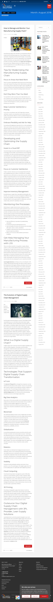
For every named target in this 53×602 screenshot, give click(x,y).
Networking (41, 94)
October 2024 (41, 155)
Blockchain (26, 421)
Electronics (4, 587)
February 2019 (42, 272)
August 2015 (41, 344)
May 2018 (41, 291)
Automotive (4, 583)
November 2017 (42, 304)
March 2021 (41, 223)
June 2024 (41, 164)
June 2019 (41, 263)
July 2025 (40, 135)
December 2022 (42, 188)
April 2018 (41, 294)
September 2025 (42, 131)
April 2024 (41, 168)
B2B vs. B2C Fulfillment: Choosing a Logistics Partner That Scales (46, 79)
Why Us (20, 564)
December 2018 (42, 276)
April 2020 (41, 243)
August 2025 (41, 133)
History (20, 567)
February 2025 (42, 146)
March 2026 (41, 118)
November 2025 (42, 127)
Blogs (20, 569)
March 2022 (41, 201)
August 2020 (41, 234)
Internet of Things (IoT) (10, 384)
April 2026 (41, 116)
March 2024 (41, 170)
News (40, 97)
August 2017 (41, 311)
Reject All (35, 596)
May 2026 (41, 113)
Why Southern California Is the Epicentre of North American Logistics (45, 59)
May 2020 (41, 241)
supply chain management (25, 61)
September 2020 (42, 232)
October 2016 (41, 329)
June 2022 (41, 197)
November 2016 (42, 326)
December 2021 (42, 206)
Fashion (3, 588)
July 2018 (40, 287)
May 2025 (41, 140)
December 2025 (42, 124)
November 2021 (42, 208)
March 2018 (41, 296)
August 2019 (41, 258)
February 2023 (42, 186)
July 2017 (40, 313)
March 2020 (41, 245)
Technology (41, 99)
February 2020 (42, 247)
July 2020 (40, 236)
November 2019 (42, 252)
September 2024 (42, 157)
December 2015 (42, 342)
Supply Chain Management (41, 567)
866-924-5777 (23, 1)
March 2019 (41, 269)
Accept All (44, 596)
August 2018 (41, 285)
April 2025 (41, 142)
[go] (48, 27)
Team (20, 566)
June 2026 (41, 111)
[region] (35, 592)
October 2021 (41, 210)
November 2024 (42, 153)
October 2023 (41, 177)
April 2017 (41, 320)
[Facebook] (3, 2)
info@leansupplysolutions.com (8, 576)
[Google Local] (9, 2)
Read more (28, 283)
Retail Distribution (40, 566)
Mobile (40, 92)
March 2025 (41, 144)
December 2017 (42, 302)
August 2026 (41, 107)
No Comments (29, 287)
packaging (20, 270)
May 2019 (41, 265)
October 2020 (41, 230)
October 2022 (41, 192)
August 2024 (41, 160)
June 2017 (41, 315)
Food (3, 585)
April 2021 (41, 221)
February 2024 (42, 173)
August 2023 (41, 179)
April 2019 (41, 267)
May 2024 (41, 166)
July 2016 (40, 335)
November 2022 (42, 190)
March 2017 (41, 322)
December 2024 (42, 151)
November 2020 (42, 228)
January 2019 (41, 274)
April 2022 (41, 199)
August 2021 (41, 214)
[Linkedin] (7, 2)
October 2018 (41, 280)
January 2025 (41, 149)
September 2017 (42, 309)
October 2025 (41, 129)
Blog (11, 287)
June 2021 (41, 219)
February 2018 (42, 298)
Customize (26, 596)
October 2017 (41, 307)
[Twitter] (5, 2)
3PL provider (21, 522)
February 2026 (42, 120)
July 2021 (40, 217)
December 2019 (42, 250)
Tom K (15, 34)
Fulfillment (38, 564)
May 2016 (41, 340)
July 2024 (40, 162)
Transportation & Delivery (41, 569)
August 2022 (41, 195)
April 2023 (41, 184)
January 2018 (41, 300)
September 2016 (42, 331)
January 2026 (41, 122)
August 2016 (41, 333)
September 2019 (42, 256)
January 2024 (41, 175)
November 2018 (42, 278)
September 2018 (42, 283)
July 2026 (40, 109)
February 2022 (42, 203)
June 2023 (41, 181)
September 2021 (42, 212)
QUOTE (49, 6)
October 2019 (41, 254)
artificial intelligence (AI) (8, 392)
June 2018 (41, 289)
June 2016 (41, 337)
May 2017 (41, 318)
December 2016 (42, 324)
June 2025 (41, 138)
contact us (24, 278)
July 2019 (40, 261)
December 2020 (42, 225)
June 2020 (41, 239)
